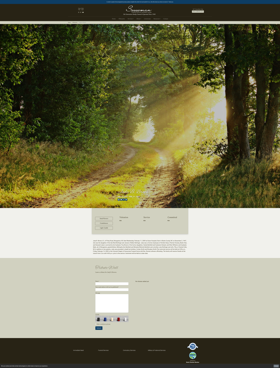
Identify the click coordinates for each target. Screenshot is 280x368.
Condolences (104, 223)
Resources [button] (157, 19)
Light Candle (104, 228)
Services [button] (130, 19)
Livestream (147, 19)
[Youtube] (83, 12)
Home (114, 19)
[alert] (140, 2)
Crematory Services (129, 350)
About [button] (138, 19)
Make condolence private (103, 324)
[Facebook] (80, 12)
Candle (97, 314)
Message (97, 293)
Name (97, 281)
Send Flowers (104, 218)
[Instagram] (78, 12)
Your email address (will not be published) (107, 287)
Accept (276, 366)
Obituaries (122, 19)
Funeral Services (103, 350)
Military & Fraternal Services (157, 350)
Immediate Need (78, 350)
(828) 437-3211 (198, 11)
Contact (165, 19)
